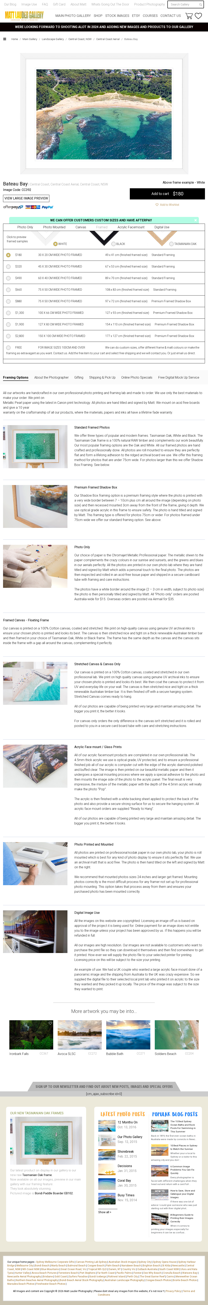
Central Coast (39, 184)
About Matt (78, 4)
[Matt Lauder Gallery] (24, 16)
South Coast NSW (169, 1269)
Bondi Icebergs (97, 1276)
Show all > (104, 1212)
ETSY (136, 16)
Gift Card (59, 4)
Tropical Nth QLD (97, 1269)
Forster (138, 1272)
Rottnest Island (116, 1276)
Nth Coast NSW (30, 1269)
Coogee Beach (96, 1265)
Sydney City (144, 1262)
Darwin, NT (115, 1269)
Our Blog (10, 4)
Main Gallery (30, 39)
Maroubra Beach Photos (20, 1283)
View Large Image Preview (26, 198)
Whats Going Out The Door (110, 4)
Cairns (170, 1276)
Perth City (132, 1276)
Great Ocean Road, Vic (73, 1269)
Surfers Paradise (78, 1276)
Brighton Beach (151, 1265)
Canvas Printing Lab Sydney (91, 1262)
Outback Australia (147, 1269)
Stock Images (117, 16)
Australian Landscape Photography (124, 1280)
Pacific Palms (124, 1272)
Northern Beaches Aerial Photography (37, 1280)
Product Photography (149, 4)
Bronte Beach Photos (185, 1280)
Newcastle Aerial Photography (24, 1276)
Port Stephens (87, 1272)
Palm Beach (113, 1265)
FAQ (45, 4)
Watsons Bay (189, 1272)
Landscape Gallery (53, 39)
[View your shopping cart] (189, 16)
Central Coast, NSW (80, 39)
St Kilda (166, 1265)
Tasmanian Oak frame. (37, 1175)
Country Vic (128, 1269)
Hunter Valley (22, 1272)
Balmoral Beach (77, 1265)
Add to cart (167, 194)
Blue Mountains (50, 1269)
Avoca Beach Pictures (44, 1272)
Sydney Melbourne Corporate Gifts (55, 1262)
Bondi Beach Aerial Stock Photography (81, 1280)
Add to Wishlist (169, 204)
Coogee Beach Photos (158, 1280)
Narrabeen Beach (131, 1265)
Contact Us (170, 16)
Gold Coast (61, 1276)
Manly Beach (58, 1265)
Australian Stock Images (122, 1262)
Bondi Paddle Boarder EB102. (54, 1193)
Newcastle (178, 1265)
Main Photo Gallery (73, 16)
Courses (150, 16)
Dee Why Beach (152, 1272)
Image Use (29, 4)
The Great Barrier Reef (152, 1276)
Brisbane (48, 1276)
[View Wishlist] (198, 15)
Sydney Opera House (164, 1262)
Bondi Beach (42, 1265)
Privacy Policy (173, 1291)
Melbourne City (24, 1265)
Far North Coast (106, 1272)
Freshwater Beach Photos (50, 1283)
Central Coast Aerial (108, 39)
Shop (98, 16)
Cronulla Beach (171, 1272)
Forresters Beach (68, 1272)
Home (14, 39)
